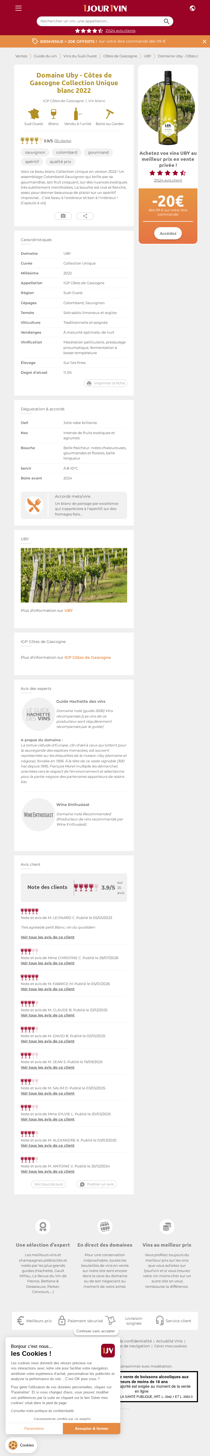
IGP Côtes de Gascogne (63, 101)
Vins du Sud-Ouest (80, 56)
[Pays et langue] (192, 8)
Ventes (21, 56)
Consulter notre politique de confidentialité (42, 1411)
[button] (21, 1445)
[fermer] (204, 41)
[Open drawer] (18, 8)
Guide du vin (45, 56)
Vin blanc (96, 101)
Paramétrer (34, 1428)
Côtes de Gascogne (120, 56)
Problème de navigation (127, 1346)
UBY (147, 56)
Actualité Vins (169, 1341)
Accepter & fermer (91, 1428)
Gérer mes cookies (170, 1346)
